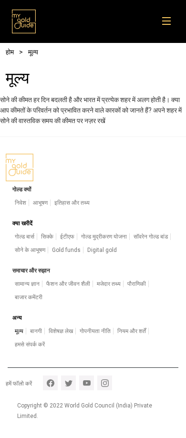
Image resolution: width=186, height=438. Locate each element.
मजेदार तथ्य (109, 284)
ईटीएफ (67, 236)
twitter (68, 382)
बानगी (36, 331)
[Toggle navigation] (169, 21)
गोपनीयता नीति (95, 331)
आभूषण (40, 202)
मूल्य (19, 331)
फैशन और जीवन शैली (68, 284)
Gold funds (66, 250)
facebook (50, 382)
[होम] (24, 21)
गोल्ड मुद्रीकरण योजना (104, 236)
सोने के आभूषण (30, 250)
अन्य (17, 317)
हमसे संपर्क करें (30, 344)
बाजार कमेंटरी (28, 297)
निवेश (20, 202)
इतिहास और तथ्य (72, 202)
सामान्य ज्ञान (27, 284)
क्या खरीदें (22, 223)
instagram (104, 382)
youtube (86, 382)
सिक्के (47, 236)
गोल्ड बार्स (24, 236)
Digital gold (102, 250)
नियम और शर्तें (131, 331)
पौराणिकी (136, 284)
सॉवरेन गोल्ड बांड (151, 236)
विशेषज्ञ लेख (61, 331)
